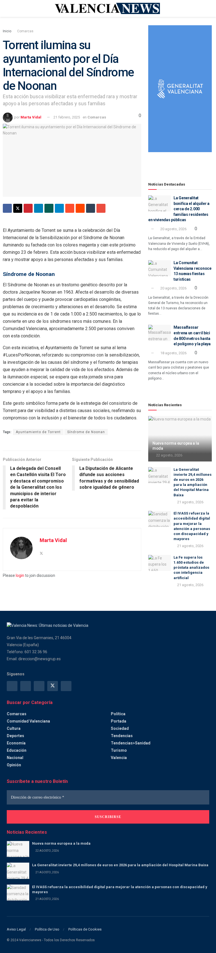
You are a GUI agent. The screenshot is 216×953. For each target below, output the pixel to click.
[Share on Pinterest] (28, 208)
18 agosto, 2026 (172, 353)
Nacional (15, 757)
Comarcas (25, 31)
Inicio (7, 31)
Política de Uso (47, 929)
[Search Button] (206, 8)
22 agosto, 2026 (168, 455)
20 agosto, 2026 (172, 229)
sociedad (120, 728)
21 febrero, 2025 (66, 117)
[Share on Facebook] (7, 208)
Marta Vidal (31, 117)
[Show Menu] (9, 8)
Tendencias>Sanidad (130, 743)
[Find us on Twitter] (52, 686)
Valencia (119, 757)
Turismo (119, 750)
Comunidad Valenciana (28, 721)
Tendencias (122, 735)
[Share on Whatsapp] (48, 208)
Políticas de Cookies (85, 929)
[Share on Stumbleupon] (69, 208)
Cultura (14, 728)
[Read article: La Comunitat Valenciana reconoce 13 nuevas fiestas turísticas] (159, 268)
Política (118, 714)
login (20, 575)
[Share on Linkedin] (38, 208)
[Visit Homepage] (108, 8)
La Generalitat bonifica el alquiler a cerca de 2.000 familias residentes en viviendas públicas (179, 209)
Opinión (14, 765)
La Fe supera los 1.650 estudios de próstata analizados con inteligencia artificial (191, 567)
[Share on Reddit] (80, 208)
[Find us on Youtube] (66, 686)
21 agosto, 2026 (189, 502)
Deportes (15, 735)
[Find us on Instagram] (25, 686)
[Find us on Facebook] (12, 686)
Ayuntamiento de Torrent (38, 432)
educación (16, 750)
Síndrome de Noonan (86, 432)
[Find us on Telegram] (39, 686)
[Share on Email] (100, 208)
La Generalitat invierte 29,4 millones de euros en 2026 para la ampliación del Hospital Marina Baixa (120, 865)
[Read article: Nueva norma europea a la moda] (18, 849)
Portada (118, 721)
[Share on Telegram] (59, 208)
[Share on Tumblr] (90, 208)
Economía (16, 743)
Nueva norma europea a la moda (61, 843)
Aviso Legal (16, 929)
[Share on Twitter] (17, 208)
